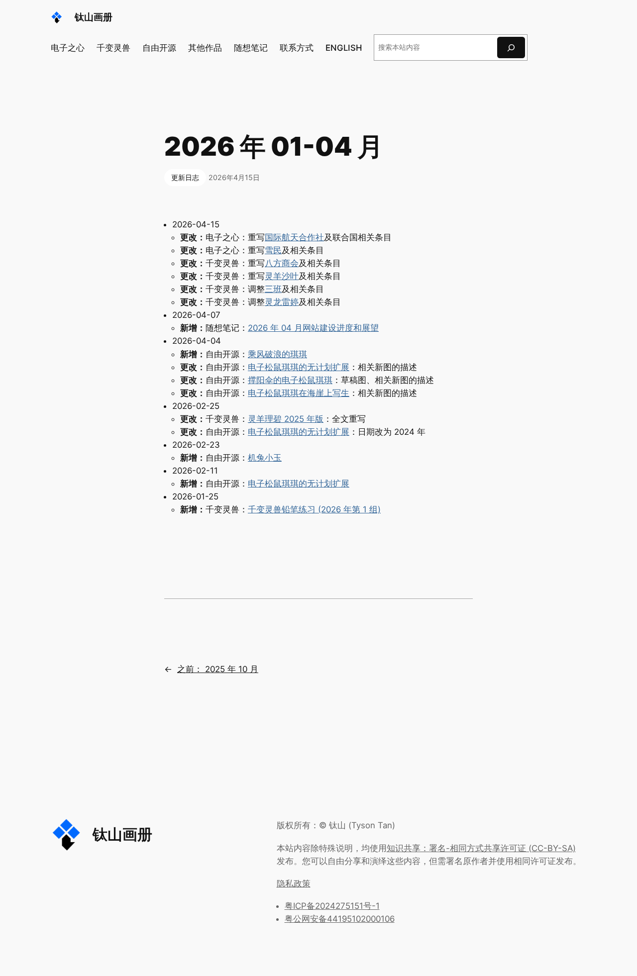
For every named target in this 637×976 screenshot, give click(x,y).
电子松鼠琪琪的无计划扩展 (298, 367)
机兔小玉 (265, 458)
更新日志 (185, 177)
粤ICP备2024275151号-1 (332, 906)
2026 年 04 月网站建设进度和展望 (313, 328)
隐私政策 (294, 883)
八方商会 (282, 263)
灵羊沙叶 (282, 276)
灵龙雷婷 (282, 302)
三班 (273, 289)
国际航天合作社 (294, 237)
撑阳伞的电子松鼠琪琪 (290, 380)
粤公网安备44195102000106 (340, 919)
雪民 (273, 250)
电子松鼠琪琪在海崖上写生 (298, 393)
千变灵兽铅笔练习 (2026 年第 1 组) (314, 509)
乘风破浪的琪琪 (277, 354)
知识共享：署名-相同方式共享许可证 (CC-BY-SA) (481, 848)
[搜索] (511, 47)
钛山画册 (93, 17)
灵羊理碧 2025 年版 (285, 419)
